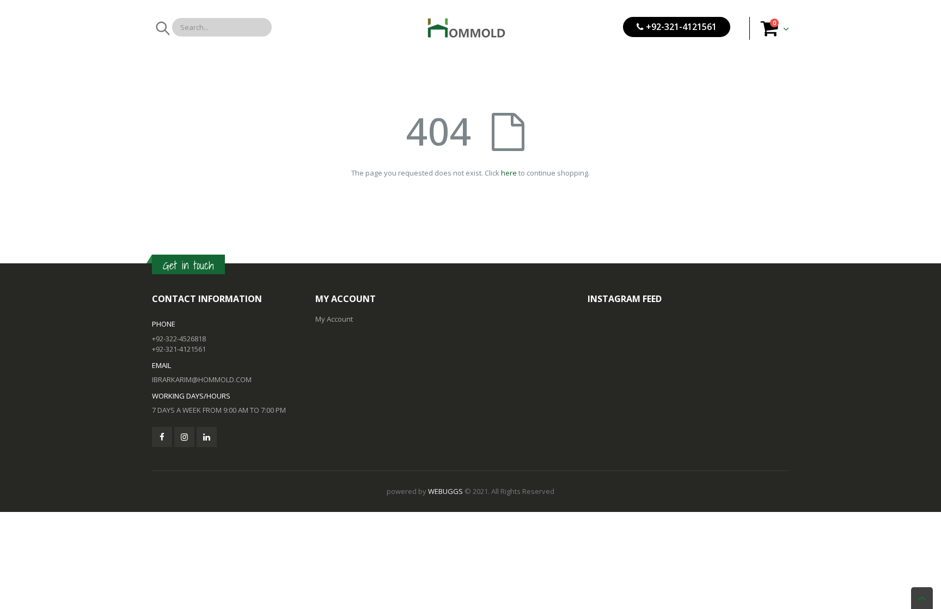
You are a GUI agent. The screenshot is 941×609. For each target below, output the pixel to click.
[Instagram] (184, 437)
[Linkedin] (207, 437)
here (509, 173)
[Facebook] (162, 437)
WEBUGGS (445, 491)
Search (162, 28)
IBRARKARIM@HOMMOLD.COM (202, 379)
